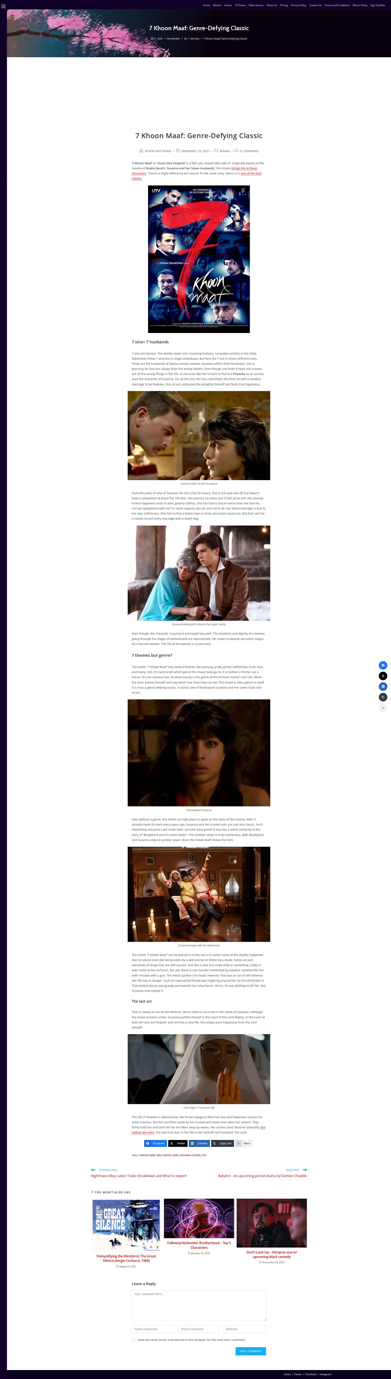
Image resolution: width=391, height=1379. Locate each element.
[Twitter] (383, 676)
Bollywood (164, 1155)
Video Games (256, 5)
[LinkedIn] (383, 686)
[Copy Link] (383, 697)
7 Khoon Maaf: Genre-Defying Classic (225, 38)
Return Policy (360, 5)
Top (204, 1155)
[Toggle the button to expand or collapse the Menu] (3, 5)
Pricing (284, 5)
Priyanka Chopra (190, 1155)
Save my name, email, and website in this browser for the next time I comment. (192, 1340)
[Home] (152, 38)
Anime (228, 5)
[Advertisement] (199, 100)
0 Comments (249, 151)
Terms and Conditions (337, 5)
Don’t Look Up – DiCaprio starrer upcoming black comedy (272, 1254)
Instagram (325, 1374)
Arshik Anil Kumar (158, 151)
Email (287, 1374)
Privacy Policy (298, 5)
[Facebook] (383, 665)
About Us (272, 5)
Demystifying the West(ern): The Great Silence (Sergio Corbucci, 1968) (126, 1258)
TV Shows (240, 5)
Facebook (310, 1374)
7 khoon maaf (147, 1155)
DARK (175, 1155)
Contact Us (315, 5)
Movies (217, 5)
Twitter (298, 1374)
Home (206, 5)
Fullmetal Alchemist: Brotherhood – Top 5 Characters (199, 1245)
